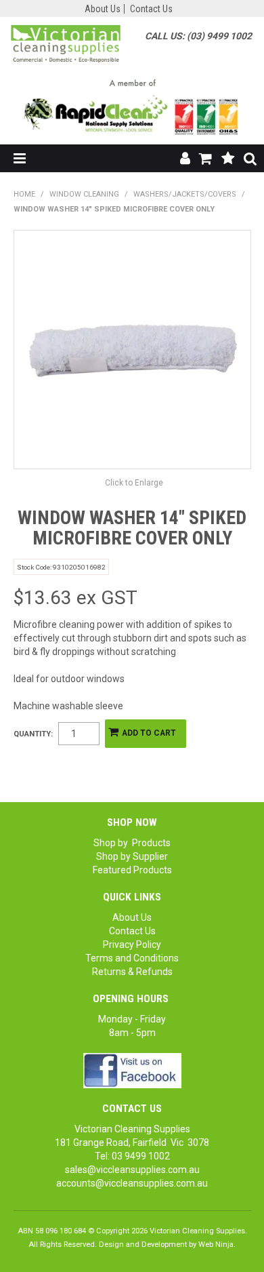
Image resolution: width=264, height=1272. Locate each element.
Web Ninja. (217, 1244)
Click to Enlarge (134, 483)
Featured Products (132, 869)
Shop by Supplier (132, 856)
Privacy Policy (132, 944)
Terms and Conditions (132, 958)
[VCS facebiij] (132, 1070)
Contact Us (151, 9)
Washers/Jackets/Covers (184, 194)
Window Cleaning (84, 194)
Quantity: (33, 734)
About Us (102, 9)
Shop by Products (132, 842)
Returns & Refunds (132, 971)
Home (24, 194)
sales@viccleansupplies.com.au (132, 1169)
